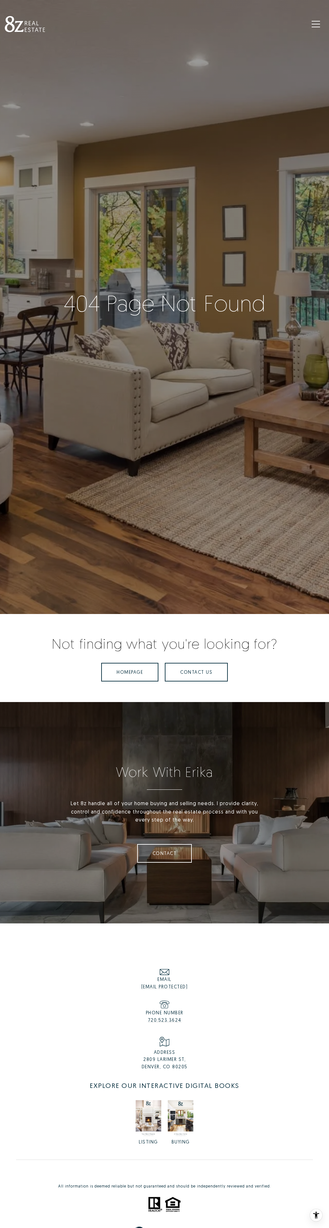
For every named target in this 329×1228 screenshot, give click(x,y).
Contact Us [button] (196, 672)
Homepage (130, 672)
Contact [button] (165, 853)
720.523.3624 (165, 1020)
